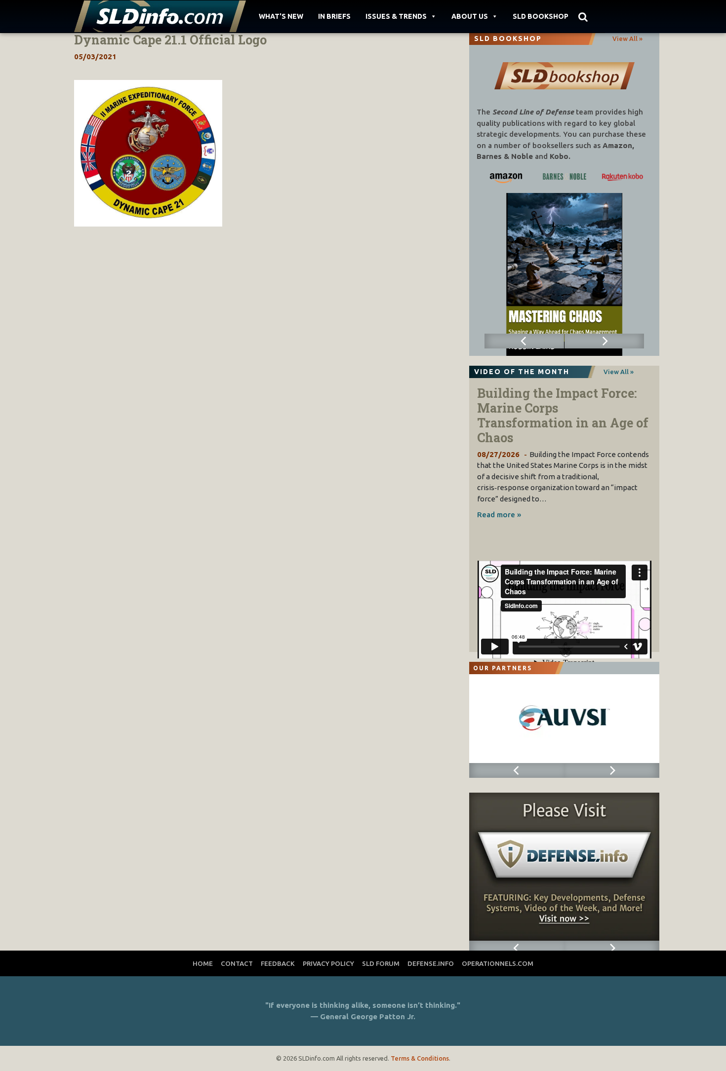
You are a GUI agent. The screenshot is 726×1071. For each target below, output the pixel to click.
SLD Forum (381, 963)
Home (203, 963)
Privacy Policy (328, 963)
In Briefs (334, 16)
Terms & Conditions (420, 1058)
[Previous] (524, 341)
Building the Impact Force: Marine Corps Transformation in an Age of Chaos (562, 415)
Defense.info (430, 963)
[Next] (605, 341)
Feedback (278, 963)
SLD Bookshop (540, 16)
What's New (281, 16)
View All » (627, 38)
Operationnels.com (497, 963)
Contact (237, 963)
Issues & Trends (396, 16)
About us (469, 16)
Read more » (499, 514)
